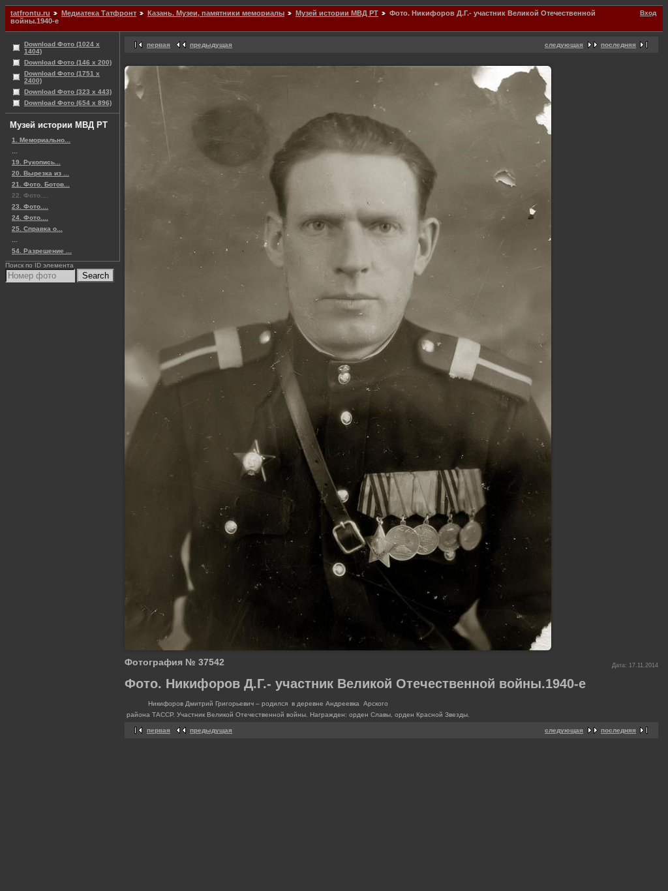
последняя (618, 44)
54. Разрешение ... (42, 250)
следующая (564, 44)
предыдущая (211, 44)
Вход (648, 12)
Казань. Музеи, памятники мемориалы (215, 13)
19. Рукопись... (36, 162)
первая (158, 44)
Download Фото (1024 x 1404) (62, 47)
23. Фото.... (30, 206)
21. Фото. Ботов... (41, 184)
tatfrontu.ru (30, 13)
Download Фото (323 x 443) (68, 91)
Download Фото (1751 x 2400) (62, 77)
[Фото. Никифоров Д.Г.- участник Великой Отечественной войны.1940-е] (338, 648)
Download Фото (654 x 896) (68, 102)
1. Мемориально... (41, 139)
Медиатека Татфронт (98, 13)
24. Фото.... (30, 217)
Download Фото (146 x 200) (68, 62)
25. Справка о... (37, 228)
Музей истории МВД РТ (337, 13)
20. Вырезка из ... (40, 173)
